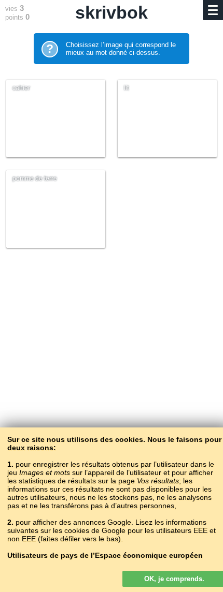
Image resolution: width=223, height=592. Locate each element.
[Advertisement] (111, 387)
